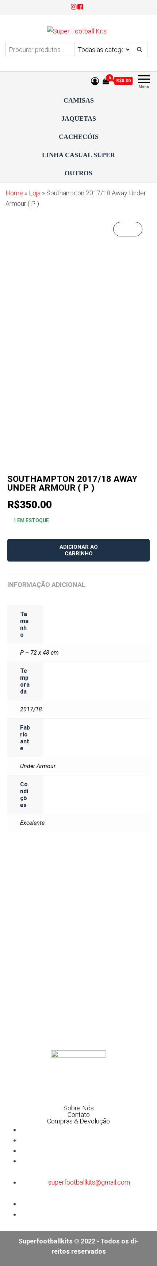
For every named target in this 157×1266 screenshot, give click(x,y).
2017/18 (31, 709)
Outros (78, 173)
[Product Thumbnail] (127, 229)
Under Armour (37, 766)
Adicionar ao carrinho (79, 550)
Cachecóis (79, 136)
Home (14, 193)
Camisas (79, 100)
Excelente (32, 822)
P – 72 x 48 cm (39, 652)
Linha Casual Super (78, 155)
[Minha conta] (95, 81)
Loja (35, 193)
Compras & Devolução (78, 1121)
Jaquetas (78, 118)
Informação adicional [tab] (46, 584)
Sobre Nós (79, 1108)
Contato (79, 1114)
